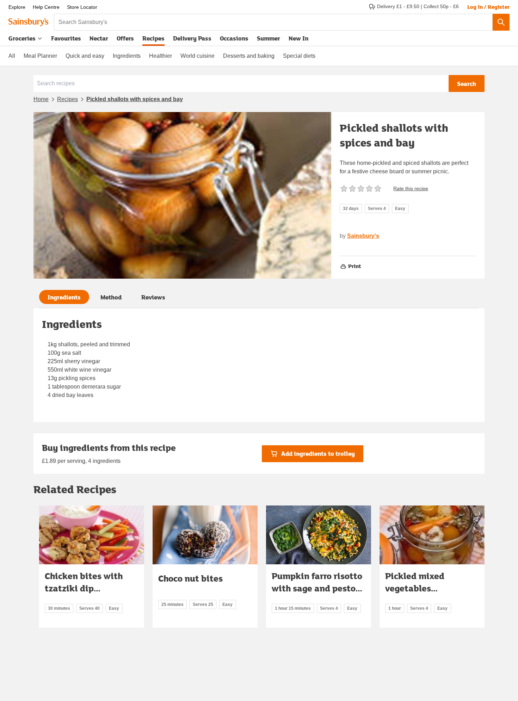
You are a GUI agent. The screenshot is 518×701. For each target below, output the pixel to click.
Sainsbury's (363, 236)
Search (466, 83)
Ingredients (127, 56)
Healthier (160, 56)
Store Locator (82, 7)
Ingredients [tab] (64, 297)
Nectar (99, 38)
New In (298, 38)
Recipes (153, 38)
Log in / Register (488, 7)
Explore (16, 7)
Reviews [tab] (153, 297)
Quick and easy (85, 56)
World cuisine (197, 56)
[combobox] (273, 22)
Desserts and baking (249, 56)
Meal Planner (40, 56)
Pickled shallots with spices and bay (134, 99)
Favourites (66, 38)
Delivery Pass (192, 40)
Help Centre (46, 7)
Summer (268, 38)
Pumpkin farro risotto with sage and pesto (317, 582)
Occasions (234, 38)
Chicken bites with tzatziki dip (84, 582)
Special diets (299, 56)
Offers (125, 38)
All (11, 56)
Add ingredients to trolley (318, 453)
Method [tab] (111, 297)
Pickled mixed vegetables (414, 582)
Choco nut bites (190, 578)
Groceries (22, 38)
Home (41, 99)
